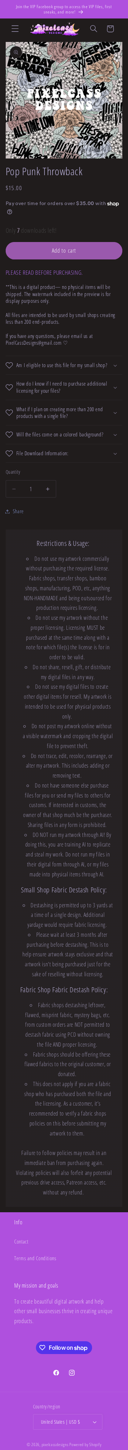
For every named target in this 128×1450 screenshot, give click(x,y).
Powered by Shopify (85, 1444)
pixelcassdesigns (55, 1444)
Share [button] (18, 511)
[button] (15, 29)
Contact (21, 1241)
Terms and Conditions (35, 1258)
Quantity (13, 471)
